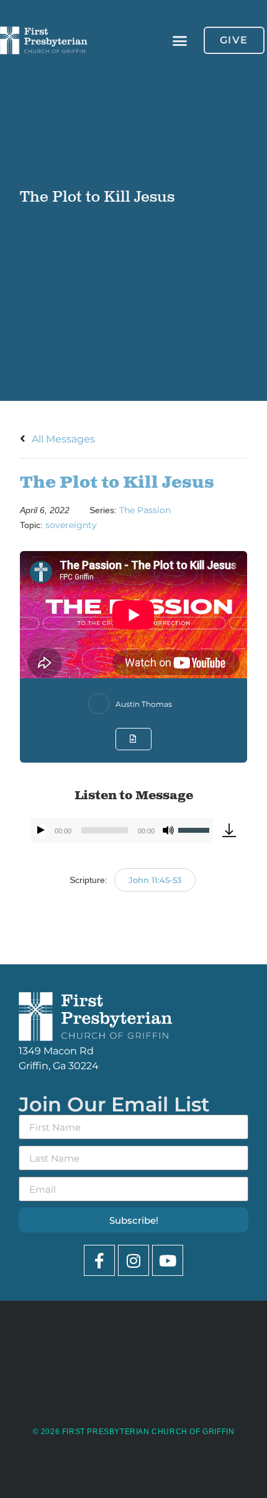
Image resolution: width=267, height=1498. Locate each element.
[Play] (41, 830)
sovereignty (71, 525)
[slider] (195, 829)
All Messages (62, 439)
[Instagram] (133, 1260)
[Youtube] (167, 1260)
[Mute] (168, 830)
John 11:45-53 (155, 880)
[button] (180, 40)
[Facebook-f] (99, 1260)
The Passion (145, 510)
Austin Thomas (143, 704)
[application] (121, 830)
